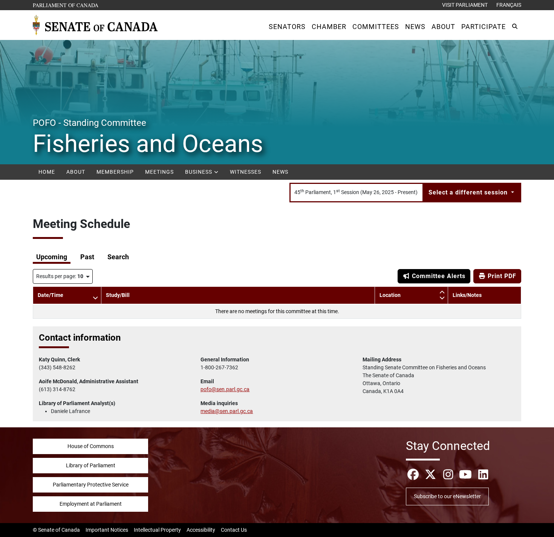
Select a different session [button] (469, 192)
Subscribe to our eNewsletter (447, 496)
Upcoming (51, 257)
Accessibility (201, 530)
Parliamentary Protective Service (91, 485)
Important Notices (107, 530)
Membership (115, 172)
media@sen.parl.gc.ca (226, 411)
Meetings (159, 172)
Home (46, 172)
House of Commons (90, 446)
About (75, 172)
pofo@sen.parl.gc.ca (224, 389)
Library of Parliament (90, 465)
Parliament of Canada (65, 5)
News (280, 172)
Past (87, 257)
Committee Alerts (437, 276)
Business (199, 172)
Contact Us (234, 530)
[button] (287, 26)
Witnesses (245, 172)
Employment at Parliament (91, 504)
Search (118, 257)
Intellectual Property (157, 530)
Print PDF (501, 276)
